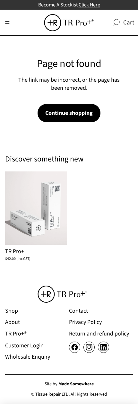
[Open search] (116, 22)
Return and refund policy (99, 334)
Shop (11, 311)
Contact (78, 311)
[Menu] (7, 22)
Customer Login (24, 346)
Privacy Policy (85, 322)
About (12, 322)
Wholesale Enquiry (27, 357)
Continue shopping (69, 113)
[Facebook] (75, 347)
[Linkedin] (103, 347)
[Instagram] (89, 347)
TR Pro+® (16, 334)
